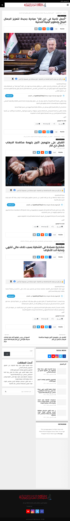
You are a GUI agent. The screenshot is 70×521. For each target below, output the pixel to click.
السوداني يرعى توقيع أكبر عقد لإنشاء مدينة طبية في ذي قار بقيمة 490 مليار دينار (17, 339)
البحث (31, 351)
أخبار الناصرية (63, 16)
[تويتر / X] (13, 79)
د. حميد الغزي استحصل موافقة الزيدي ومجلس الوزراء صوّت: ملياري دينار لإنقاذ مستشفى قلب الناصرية (47, 412)
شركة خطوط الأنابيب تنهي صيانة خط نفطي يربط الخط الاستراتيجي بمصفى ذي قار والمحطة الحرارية (47, 390)
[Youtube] (28, 511)
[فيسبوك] (16, 79)
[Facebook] (42, 511)
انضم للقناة (9, 96)
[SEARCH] (6, 391)
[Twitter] (37, 511)
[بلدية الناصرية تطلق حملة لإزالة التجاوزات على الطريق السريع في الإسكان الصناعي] (61, 371)
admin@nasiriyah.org (38, 506)
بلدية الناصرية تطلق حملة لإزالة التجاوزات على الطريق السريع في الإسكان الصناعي (47, 370)
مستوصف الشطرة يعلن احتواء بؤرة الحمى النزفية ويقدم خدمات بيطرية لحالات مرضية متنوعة (47, 401)
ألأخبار (59, 16)
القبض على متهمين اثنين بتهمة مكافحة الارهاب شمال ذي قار (52, 338)
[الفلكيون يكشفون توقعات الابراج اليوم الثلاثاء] (61, 382)
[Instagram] (33, 511)
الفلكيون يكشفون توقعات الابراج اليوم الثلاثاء (47, 380)
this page (60, 434)
